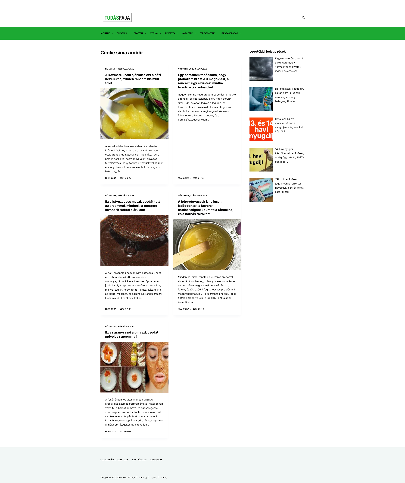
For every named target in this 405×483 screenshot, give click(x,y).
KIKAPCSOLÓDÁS (229, 33)
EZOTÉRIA (138, 33)
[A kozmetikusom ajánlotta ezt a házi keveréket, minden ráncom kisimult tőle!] (134, 114)
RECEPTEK (170, 33)
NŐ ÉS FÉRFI (187, 33)
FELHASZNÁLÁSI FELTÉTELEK (114, 459)
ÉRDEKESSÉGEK (207, 33)
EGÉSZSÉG (122, 33)
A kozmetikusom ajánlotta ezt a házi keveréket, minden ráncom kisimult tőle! (133, 79)
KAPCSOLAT (156, 459)
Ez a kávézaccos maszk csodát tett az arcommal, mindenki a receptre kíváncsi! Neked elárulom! (132, 206)
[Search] (303, 17)
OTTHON (154, 33)
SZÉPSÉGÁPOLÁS (126, 69)
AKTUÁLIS (105, 33)
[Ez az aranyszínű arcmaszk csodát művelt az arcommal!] (134, 367)
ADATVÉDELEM (139, 459)
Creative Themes (157, 477)
